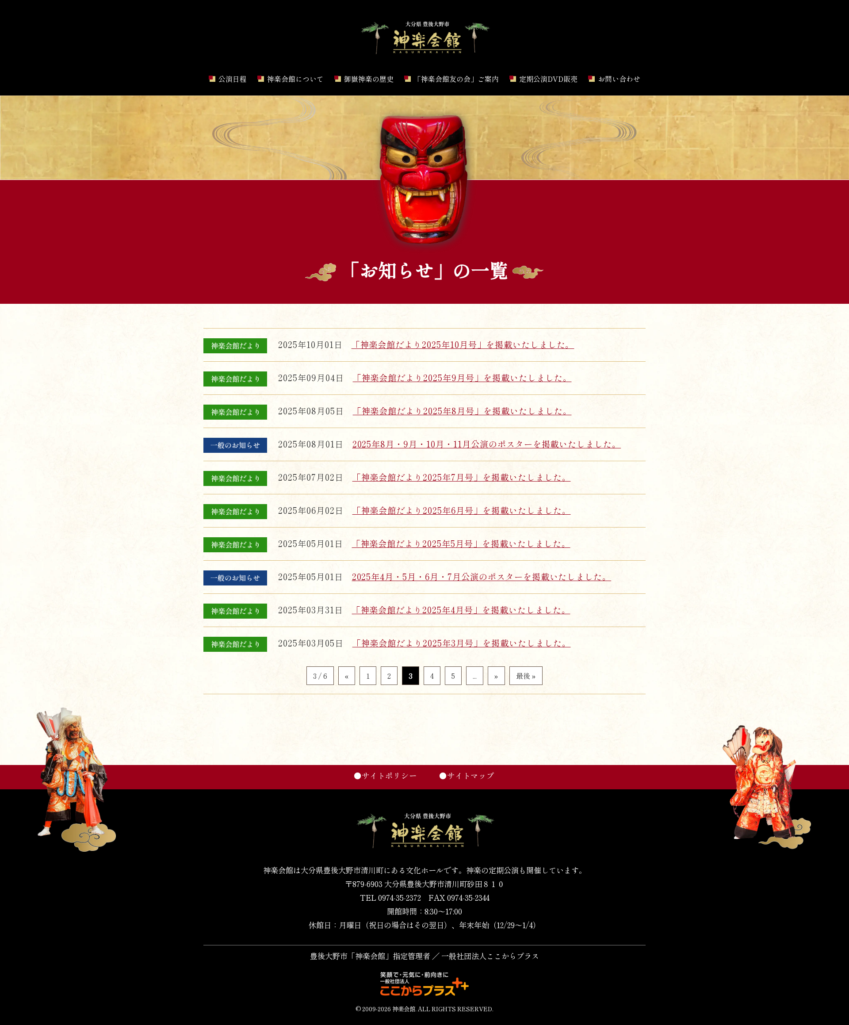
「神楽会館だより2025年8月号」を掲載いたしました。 (462, 411)
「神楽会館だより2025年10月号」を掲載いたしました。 (463, 344)
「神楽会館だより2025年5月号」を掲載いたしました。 (461, 543)
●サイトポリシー (385, 775)
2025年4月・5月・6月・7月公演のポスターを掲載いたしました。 (482, 576)
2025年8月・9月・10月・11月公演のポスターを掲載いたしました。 (486, 444)
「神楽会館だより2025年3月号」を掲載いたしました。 (461, 643)
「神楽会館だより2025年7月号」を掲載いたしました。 (461, 477)
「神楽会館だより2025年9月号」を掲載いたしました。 (462, 377)
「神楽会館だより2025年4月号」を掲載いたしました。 (461, 610)
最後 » (526, 675)
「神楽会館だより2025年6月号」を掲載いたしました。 (461, 510)
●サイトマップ (466, 775)
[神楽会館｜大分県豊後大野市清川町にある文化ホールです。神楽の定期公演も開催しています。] (424, 54)
